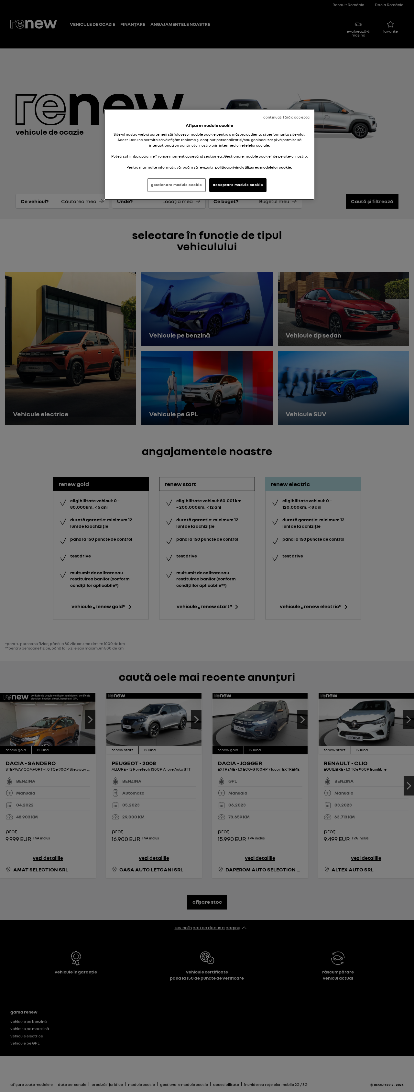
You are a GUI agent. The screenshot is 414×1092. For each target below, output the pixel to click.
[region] (209, 154)
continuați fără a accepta (286, 117)
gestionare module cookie (176, 184)
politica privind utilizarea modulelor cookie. (253, 167)
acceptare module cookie (238, 184)
